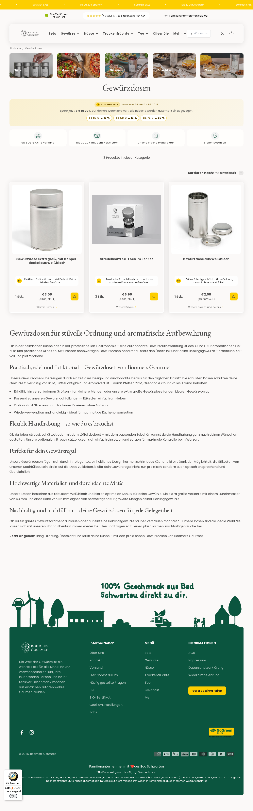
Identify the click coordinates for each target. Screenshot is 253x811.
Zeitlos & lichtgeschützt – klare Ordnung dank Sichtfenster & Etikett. (209, 281)
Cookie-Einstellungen (106, 704)
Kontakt (96, 660)
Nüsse (89, 33)
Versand (96, 667)
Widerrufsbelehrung (203, 675)
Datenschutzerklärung (205, 667)
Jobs (93, 712)
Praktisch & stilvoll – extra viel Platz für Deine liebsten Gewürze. (50, 281)
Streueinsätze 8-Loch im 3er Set (126, 259)
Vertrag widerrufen (207, 691)
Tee (141, 33)
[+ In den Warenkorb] (74, 296)
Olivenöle (161, 33)
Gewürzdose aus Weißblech (206, 259)
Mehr (177, 33)
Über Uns (97, 652)
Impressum (197, 660)
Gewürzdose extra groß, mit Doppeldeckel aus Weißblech (47, 261)
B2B (92, 690)
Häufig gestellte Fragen (108, 682)
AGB (191, 652)
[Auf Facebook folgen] (21, 732)
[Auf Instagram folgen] (31, 732)
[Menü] (20, 771)
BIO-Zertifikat (100, 697)
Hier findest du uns (104, 675)
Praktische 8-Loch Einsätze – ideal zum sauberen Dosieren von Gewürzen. (129, 281)
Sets (52, 33)
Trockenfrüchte (116, 33)
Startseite (15, 48)
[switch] (13, 796)
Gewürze (68, 33)
